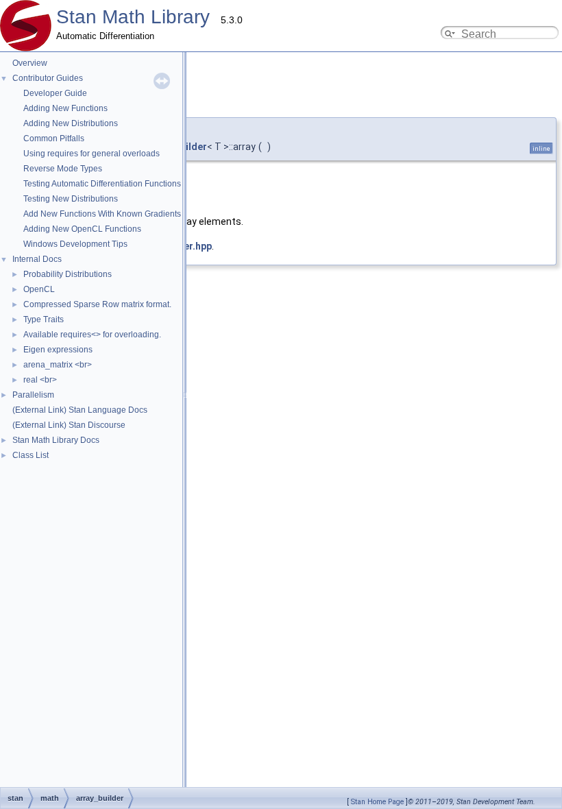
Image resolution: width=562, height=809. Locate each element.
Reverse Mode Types (62, 168)
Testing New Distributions (70, 199)
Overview (29, 63)
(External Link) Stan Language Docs (79, 410)
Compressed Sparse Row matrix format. (97, 304)
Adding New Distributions (70, 123)
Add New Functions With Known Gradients (102, 214)
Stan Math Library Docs (55, 440)
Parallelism (33, 395)
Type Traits (43, 319)
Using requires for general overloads (91, 153)
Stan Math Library (133, 16)
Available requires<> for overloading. (92, 334)
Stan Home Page (377, 801)
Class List (30, 455)
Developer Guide (55, 93)
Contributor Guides (47, 78)
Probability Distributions (67, 274)
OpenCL (39, 289)
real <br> (40, 380)
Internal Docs (37, 259)
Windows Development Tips (75, 244)
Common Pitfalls (53, 138)
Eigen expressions (58, 349)
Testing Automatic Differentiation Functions (102, 184)
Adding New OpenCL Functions (82, 229)
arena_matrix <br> (57, 365)
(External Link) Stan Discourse (68, 425)
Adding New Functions (65, 108)
